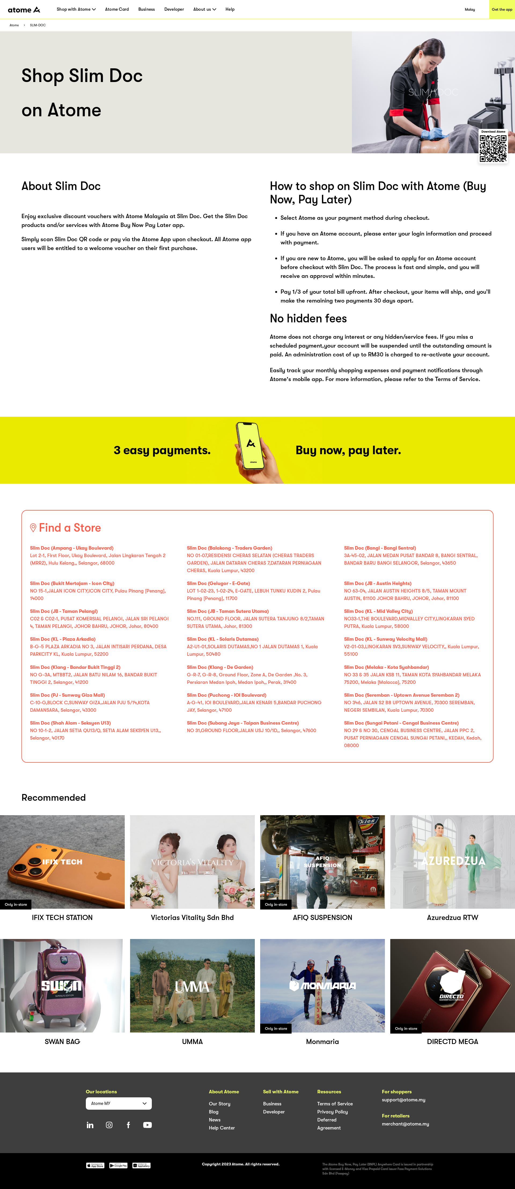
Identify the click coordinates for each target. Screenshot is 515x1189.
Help (230, 9)
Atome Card (117, 9)
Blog (214, 1112)
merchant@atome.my (405, 1124)
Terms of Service (335, 1103)
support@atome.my (403, 1099)
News (214, 1120)
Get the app (502, 9)
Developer (174, 9)
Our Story (219, 1103)
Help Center (222, 1128)
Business (146, 9)
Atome (14, 25)
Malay (470, 9)
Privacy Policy (332, 1112)
